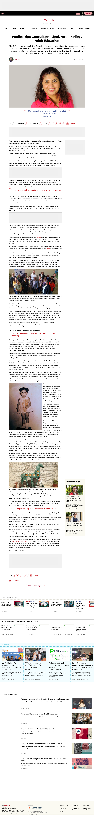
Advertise (74, 809)
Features (34, 28)
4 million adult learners (16, 187)
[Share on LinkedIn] (60, 123)
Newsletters (86, 809)
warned (38, 237)
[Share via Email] (63, 123)
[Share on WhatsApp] (49, 123)
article (48, 249)
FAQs (61, 811)
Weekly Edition (84, 28)
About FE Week (76, 808)
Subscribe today (87, 808)
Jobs (14, 28)
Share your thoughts (35, 586)
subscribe (88, 13)
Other (72, 28)
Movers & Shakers (47, 28)
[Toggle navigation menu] (2, 13)
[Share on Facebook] (53, 123)
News (6, 28)
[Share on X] (56, 123)
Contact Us (63, 808)
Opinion (23, 28)
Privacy (62, 809)
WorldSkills (62, 28)
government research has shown (22, 541)
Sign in (78, 13)
